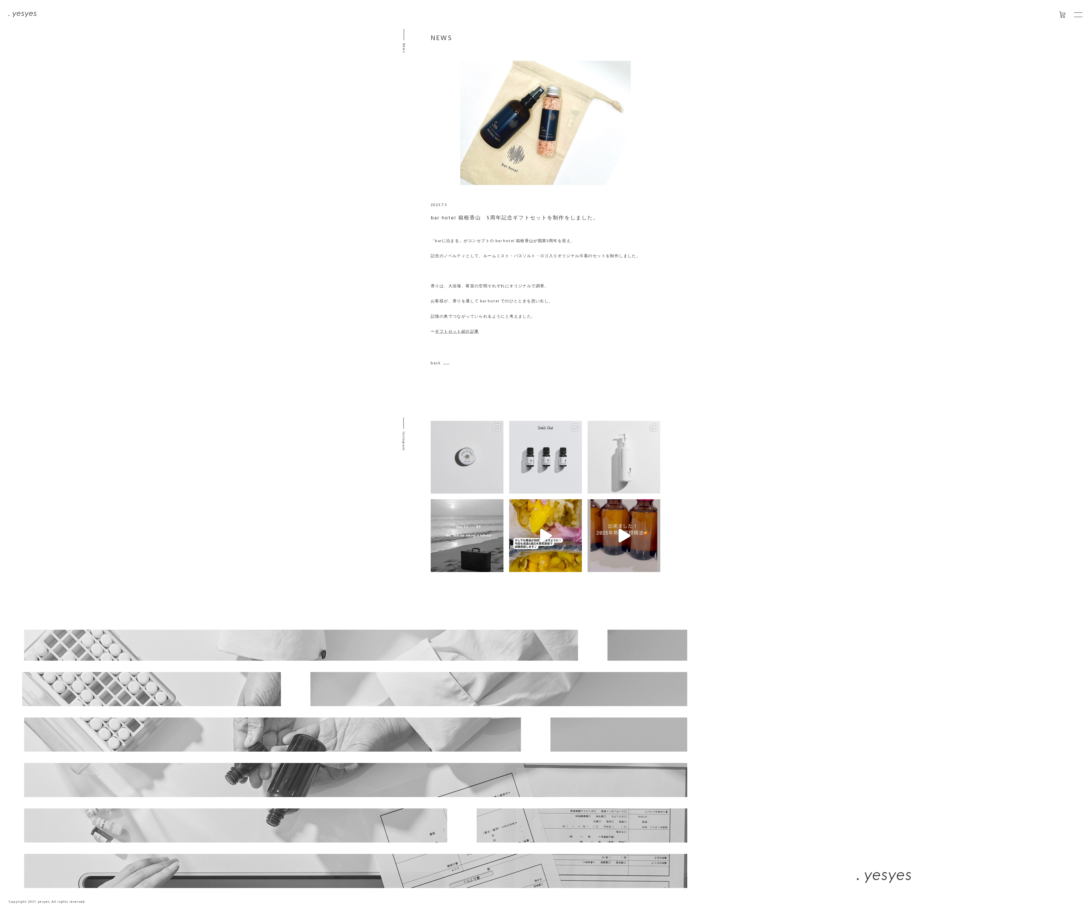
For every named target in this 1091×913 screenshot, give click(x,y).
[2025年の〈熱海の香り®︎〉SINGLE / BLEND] (545, 457)
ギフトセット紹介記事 (457, 331)
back (436, 363)
